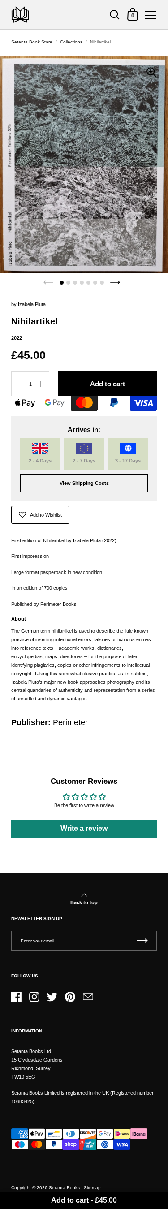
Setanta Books (64, 1187)
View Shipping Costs (84, 483)
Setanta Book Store (31, 41)
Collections (71, 41)
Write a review (84, 828)
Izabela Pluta (32, 304)
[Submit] (142, 941)
